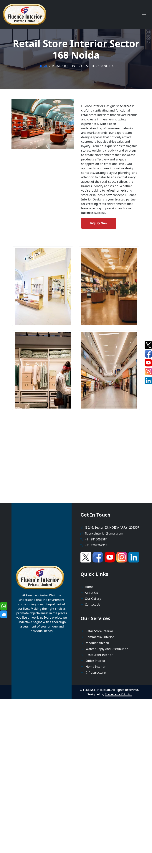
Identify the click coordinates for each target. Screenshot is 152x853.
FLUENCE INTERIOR (96, 690)
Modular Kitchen (97, 643)
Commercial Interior (99, 637)
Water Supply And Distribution (106, 649)
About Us (91, 593)
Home (43, 66)
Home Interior (95, 667)
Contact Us (92, 605)
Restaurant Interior (99, 655)
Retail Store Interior (99, 631)
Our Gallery (93, 599)
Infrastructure (95, 673)
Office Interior (95, 661)
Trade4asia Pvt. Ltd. (118, 694)
